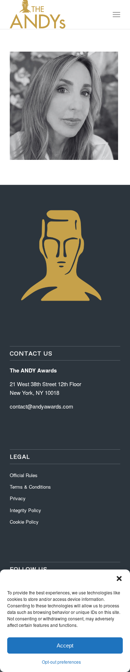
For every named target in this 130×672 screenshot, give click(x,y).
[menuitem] (116, 14)
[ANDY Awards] (54, 14)
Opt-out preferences (61, 662)
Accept (65, 645)
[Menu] (116, 14)
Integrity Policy (26, 510)
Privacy (18, 498)
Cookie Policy (24, 521)
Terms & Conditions (30, 486)
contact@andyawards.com (41, 406)
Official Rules (24, 475)
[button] (119, 578)
